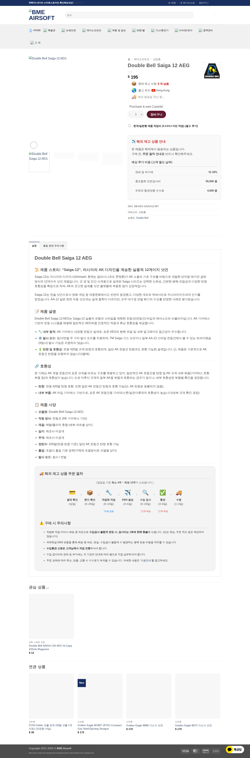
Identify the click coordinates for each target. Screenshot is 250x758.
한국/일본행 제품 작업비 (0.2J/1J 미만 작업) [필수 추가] (165, 125)
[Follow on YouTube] (219, 3)
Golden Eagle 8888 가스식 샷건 (144, 725)
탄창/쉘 (141, 30)
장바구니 (203, 2)
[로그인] (210, 15)
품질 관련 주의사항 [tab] (53, 245)
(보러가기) (79, 2)
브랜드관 (71, 30)
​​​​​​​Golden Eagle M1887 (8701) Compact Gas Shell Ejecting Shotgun (100, 727)
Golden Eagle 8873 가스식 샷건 (193, 725)
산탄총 (157, 59)
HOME (37, 30)
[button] (219, 15)
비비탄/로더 (185, 30)
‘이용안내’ (146, 560)
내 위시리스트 (187, 2)
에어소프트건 (94, 30)
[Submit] (190, 15)
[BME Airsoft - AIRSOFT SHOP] (44, 15)
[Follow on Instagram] (212, 3)
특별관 (51, 30)
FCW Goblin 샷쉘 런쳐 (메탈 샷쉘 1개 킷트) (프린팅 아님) (50, 727)
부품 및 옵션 (119, 30)
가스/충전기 (162, 30)
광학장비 (208, 30)
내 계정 (172, 2)
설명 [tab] (34, 245)
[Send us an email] (216, 3)
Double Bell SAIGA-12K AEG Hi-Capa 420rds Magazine (50, 647)
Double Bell (142, 217)
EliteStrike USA (78, 753)
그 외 (37, 42)
